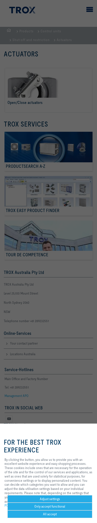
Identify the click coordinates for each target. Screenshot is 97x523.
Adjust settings (50, 499)
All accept (50, 514)
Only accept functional (49, 506)
